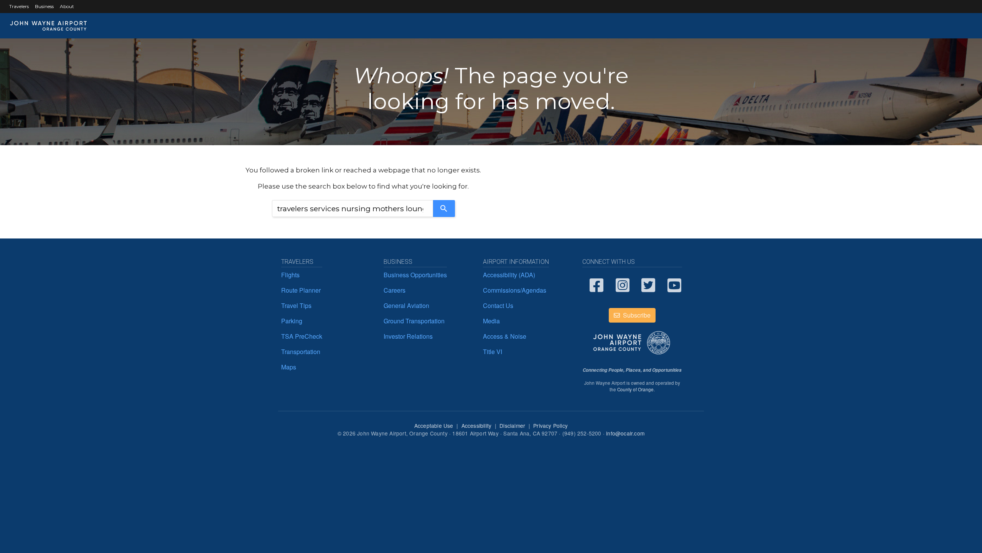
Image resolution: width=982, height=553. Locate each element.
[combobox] (352, 208)
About (67, 6)
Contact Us (498, 305)
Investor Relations (408, 336)
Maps (288, 367)
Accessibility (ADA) (509, 274)
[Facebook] (597, 284)
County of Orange (635, 389)
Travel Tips (296, 305)
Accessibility (476, 425)
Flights (290, 274)
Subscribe (636, 315)
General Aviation (406, 305)
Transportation (300, 351)
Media (491, 320)
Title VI (492, 351)
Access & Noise (504, 336)
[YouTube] (674, 284)
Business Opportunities (415, 274)
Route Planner (301, 290)
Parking (291, 320)
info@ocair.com (625, 433)
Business (44, 6)
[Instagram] (623, 284)
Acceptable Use (433, 425)
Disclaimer (512, 425)
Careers (394, 290)
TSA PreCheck (301, 336)
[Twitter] (648, 284)
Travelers (19, 6)
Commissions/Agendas (514, 290)
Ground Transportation (414, 320)
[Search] (444, 208)
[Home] (48, 25)
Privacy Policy (550, 425)
